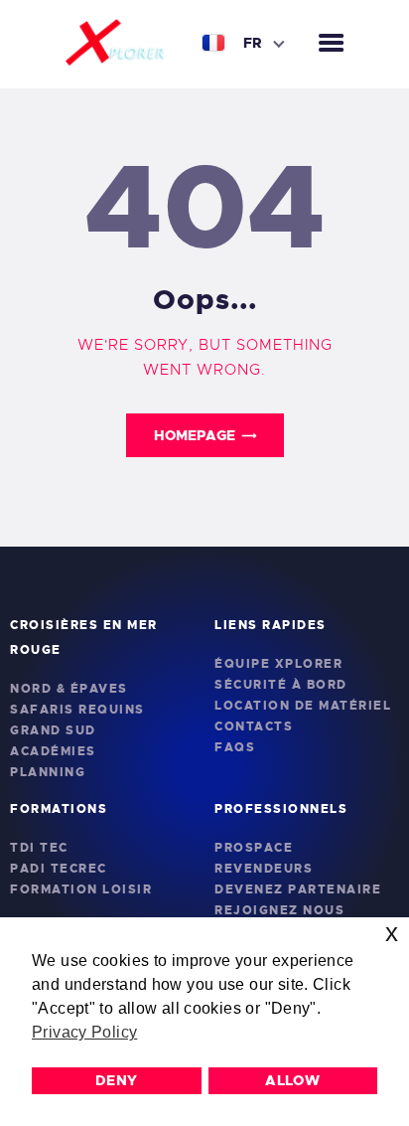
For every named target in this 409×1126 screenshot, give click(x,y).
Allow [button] (292, 1080)
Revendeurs (263, 869)
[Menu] (331, 44)
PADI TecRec (58, 869)
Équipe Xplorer (278, 664)
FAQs (234, 747)
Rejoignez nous (279, 910)
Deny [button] (116, 1080)
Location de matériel (302, 706)
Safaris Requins (77, 710)
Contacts (253, 726)
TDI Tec (39, 848)
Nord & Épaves (69, 689)
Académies (53, 751)
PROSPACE (253, 848)
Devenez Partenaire (297, 889)
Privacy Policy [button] (84, 1032)
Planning (47, 772)
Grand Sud (53, 730)
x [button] (391, 932)
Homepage (194, 435)
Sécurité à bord (280, 685)
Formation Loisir (81, 889)
